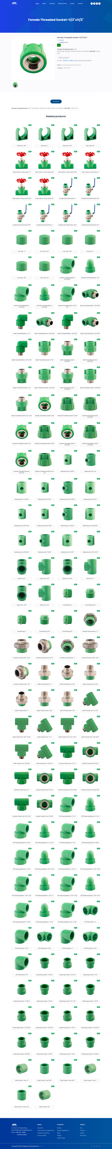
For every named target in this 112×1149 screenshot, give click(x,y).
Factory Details (41, 1135)
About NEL (40, 1128)
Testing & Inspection (43, 1133)
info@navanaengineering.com (23, 1130)
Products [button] (52, 3)
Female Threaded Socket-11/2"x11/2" (72, 37)
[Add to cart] (19, 142)
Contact (80, 3)
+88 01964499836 (22, 1134)
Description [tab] (56, 101)
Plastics (59, 1128)
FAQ (81, 1128)
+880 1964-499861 (67, 60)
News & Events (62, 3)
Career (72, 3)
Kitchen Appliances (62, 1130)
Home (37, 3)
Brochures (83, 1135)
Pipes (58, 1133)
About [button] (44, 3)
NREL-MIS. (42, 1146)
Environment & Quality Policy (45, 1130)
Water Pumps (61, 1138)
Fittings (59, 1135)
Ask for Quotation (64, 57)
